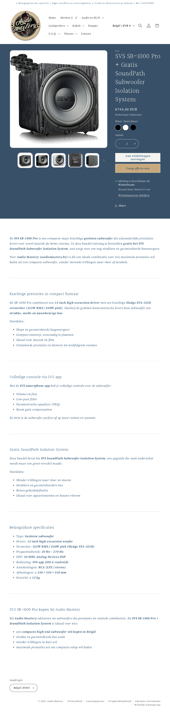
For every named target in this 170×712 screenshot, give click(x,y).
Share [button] (122, 205)
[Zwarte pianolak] (133, 127)
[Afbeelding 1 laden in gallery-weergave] (25, 160)
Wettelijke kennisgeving (147, 704)
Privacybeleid (75, 701)
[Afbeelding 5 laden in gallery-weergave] (92, 160)
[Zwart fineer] (118, 127)
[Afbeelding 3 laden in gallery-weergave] (58, 160)
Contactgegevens (95, 701)
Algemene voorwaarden (147, 701)
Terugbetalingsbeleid (119, 701)
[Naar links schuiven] (13, 160)
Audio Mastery (55, 701)
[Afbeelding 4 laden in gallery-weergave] (75, 160)
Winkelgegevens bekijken (133, 195)
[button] (92, 18)
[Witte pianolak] (125, 127)
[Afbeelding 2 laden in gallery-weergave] (42, 160)
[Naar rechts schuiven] (104, 160)
